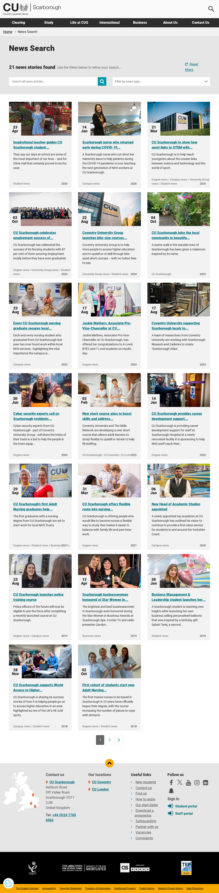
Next (120, 740)
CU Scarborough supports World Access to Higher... (38, 687)
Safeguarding (146, 821)
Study (48, 23)
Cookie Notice (146, 888)
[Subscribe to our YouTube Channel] (188, 784)
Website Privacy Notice (170, 888)
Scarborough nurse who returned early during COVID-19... (107, 144)
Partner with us (147, 827)
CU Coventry (101, 782)
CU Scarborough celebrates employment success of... (34, 235)
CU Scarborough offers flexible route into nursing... (106, 506)
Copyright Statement (71, 888)
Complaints (144, 838)
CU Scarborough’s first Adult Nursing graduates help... (35, 506)
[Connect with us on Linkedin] (205, 784)
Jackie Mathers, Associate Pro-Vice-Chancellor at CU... (106, 325)
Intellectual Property (125, 888)
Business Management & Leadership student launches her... (179, 597)
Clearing (18, 23)
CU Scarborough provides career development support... (177, 416)
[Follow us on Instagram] (197, 784)
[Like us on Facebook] (171, 784)
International (109, 23)
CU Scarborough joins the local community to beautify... (175, 235)
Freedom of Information (98, 888)
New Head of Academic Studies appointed (176, 506)
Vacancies (143, 832)
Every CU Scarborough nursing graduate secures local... (37, 325)
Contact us (144, 788)
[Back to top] (109, 763)
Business (140, 23)
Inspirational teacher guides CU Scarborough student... (37, 144)
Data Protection (194, 888)
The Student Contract (27, 888)
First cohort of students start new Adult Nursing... (108, 687)
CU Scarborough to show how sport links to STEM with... (174, 144)
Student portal (186, 806)
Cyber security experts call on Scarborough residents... (36, 416)
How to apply (145, 799)
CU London (100, 789)
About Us (170, 23)
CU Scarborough (62, 782)
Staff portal (184, 814)
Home (7, 32)
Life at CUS (79, 23)
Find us (141, 793)
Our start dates (147, 805)
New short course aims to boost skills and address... (107, 416)
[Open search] (211, 9)
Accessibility (49, 888)
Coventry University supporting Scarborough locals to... (176, 325)
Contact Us (200, 23)
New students (146, 782)
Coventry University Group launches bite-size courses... (104, 235)
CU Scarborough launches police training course (38, 597)
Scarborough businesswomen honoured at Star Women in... (105, 597)
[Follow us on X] (180, 782)
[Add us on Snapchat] (171, 792)
